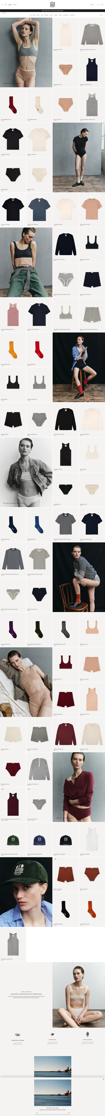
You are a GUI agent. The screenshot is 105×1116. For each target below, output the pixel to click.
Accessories (65, 15)
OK (69, 1112)
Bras (42, 15)
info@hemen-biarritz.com (52, 1043)
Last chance (72, 15)
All (30, 15)
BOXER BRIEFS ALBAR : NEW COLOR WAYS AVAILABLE (52, 9)
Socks (60, 15)
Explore (14, 4)
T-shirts (51, 15)
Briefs (38, 15)
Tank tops (46, 15)
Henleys (56, 15)
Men (6, 4)
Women (10, 4)
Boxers (34, 15)
